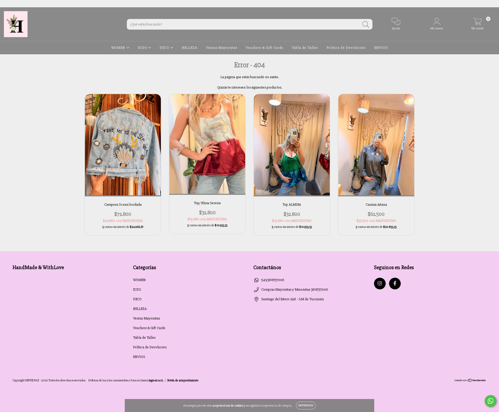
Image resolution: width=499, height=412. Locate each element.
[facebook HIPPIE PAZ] (14, 3)
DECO (165, 47)
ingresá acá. (156, 380)
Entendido (305, 405)
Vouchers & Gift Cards (264, 47)
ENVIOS (381, 47)
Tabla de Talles (305, 47)
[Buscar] (366, 24)
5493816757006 (272, 280)
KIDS (143, 47)
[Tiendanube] (470, 381)
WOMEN (118, 47)
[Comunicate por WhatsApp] (490, 401)
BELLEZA (189, 47)
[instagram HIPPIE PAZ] (7, 3)
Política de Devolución (346, 47)
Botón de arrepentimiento (182, 380)
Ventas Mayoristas (221, 47)
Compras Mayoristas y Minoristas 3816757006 (294, 289)
